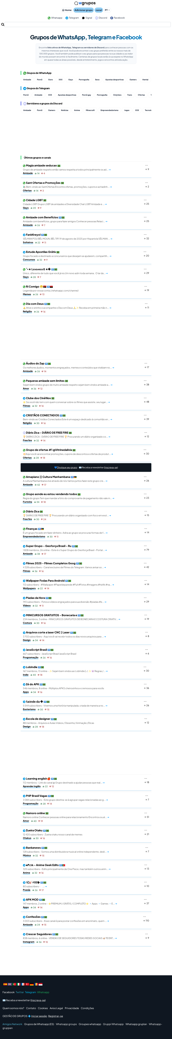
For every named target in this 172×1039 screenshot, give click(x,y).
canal (99, 10)
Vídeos (27, 605)
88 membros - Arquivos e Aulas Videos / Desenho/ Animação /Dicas (58, 720)
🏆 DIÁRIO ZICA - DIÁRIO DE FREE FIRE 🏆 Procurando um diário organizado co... (66, 434)
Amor (26, 388)
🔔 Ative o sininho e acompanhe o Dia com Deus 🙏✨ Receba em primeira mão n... (67, 305)
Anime (77, 110)
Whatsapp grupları (136, 1024)
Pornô (39, 79)
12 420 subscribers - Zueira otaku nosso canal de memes (52, 832)
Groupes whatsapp (90, 1024)
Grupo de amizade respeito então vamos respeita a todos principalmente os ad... (67, 167)
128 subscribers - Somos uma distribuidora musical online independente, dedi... (66, 849)
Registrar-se (55, 1016)
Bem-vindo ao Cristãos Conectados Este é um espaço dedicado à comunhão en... (67, 417)
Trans (129, 95)
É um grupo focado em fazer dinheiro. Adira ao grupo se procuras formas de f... (65, 530)
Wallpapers (29, 588)
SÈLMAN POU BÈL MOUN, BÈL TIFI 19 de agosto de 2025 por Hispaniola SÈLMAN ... (67, 236)
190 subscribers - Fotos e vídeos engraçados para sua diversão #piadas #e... (64, 599)
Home (68, 10)
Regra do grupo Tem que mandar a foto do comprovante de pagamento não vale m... (68, 495)
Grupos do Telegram (38, 88)
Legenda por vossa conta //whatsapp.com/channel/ (51, 288)
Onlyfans (117, 95)
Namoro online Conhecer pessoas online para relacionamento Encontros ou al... (66, 815)
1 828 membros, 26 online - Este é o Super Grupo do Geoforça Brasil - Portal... (65, 547)
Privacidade (72, 1008)
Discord (102, 17)
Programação (30, 657)
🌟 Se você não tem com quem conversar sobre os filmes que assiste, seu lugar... (66, 399)
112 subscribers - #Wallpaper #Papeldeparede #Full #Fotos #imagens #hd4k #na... (68, 582)
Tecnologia (150, 110)
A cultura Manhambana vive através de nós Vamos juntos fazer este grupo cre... (65, 478)
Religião (27, 311)
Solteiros (28, 242)
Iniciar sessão (39, 1016)
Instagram (28, 941)
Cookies (43, 1008)
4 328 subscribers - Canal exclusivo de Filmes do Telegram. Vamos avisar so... (64, 565)
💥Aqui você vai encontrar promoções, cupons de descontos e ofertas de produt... (68, 451)
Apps (26, 691)
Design (27, 640)
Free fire (27, 440)
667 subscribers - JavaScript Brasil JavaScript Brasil (49, 651)
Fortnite (27, 501)
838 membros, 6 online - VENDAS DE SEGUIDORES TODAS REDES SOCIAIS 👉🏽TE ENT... (70, 936)
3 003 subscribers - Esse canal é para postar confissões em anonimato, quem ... (66, 918)
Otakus (27, 838)
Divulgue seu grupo (67, 467)
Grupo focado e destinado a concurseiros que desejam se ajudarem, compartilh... (67, 253)
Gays (70, 79)
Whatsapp (56, 17)
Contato (31, 1008)
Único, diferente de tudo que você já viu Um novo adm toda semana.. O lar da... (65, 271)
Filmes (26, 405)
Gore (50, 79)
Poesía (26, 889)
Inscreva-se (111, 467)
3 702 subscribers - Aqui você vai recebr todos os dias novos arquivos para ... (64, 634)
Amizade (27, 79)
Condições (87, 1008)
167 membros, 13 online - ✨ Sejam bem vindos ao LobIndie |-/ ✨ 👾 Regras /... (65, 668)
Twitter (20, 992)
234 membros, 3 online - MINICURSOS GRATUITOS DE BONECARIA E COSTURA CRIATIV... (71, 617)
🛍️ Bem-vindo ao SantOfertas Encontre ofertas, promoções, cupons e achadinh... (67, 184)
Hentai (145, 79)
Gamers (133, 79)
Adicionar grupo (84, 10)
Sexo (97, 79)
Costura (27, 622)
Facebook (119, 17)
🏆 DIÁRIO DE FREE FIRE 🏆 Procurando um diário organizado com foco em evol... (67, 513)
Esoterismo (29, 709)
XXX (60, 79)
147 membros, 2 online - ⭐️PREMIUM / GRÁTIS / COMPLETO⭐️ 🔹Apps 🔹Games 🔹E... (70, 901)
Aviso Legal (56, 1008)
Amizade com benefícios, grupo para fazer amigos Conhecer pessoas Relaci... (65, 219)
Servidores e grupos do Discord (44, 103)
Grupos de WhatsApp (38, 72)
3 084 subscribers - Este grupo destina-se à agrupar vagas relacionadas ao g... (65, 797)
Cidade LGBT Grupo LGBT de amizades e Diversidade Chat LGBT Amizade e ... (65, 202)
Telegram (74, 17)
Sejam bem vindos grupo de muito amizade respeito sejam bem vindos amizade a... (67, 382)
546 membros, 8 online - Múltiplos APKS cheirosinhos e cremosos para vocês (63, 686)
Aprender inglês (32, 786)
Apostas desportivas (114, 79)
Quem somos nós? (13, 1008)
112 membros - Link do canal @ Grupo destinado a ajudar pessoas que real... (64, 780)
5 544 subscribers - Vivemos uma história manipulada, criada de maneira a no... (65, 703)
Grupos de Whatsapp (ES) (39, 1024)
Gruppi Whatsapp (113, 1024)
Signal (88, 17)
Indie (25, 674)
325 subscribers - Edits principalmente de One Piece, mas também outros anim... (66, 866)
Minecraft (90, 110)
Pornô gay (86, 95)
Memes (27, 294)
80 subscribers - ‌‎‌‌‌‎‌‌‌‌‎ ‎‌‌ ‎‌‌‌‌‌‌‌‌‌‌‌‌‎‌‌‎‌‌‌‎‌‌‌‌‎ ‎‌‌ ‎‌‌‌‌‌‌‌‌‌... (35, 884)
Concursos (29, 259)
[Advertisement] (86, 338)
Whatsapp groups (66, 1024)
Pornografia (84, 79)
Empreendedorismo (109, 110)
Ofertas (141, 95)
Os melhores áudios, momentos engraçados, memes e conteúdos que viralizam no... (68, 365)
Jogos (126, 110)
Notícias (64, 110)
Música (27, 855)
